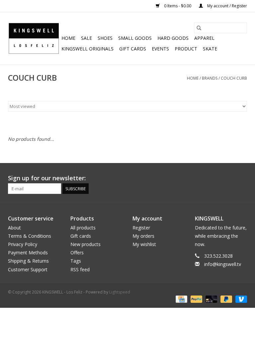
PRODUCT (186, 48)
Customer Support (27, 269)
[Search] (199, 28)
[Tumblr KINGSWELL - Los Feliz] (229, 178)
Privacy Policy (22, 244)
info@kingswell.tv (222, 264)
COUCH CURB (234, 78)
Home (68, 38)
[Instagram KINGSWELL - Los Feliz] (241, 178)
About (14, 227)
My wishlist (144, 244)
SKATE (210, 48)
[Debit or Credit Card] (210, 299)
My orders (143, 236)
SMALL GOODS (135, 38)
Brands (209, 78)
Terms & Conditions (29, 236)
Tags (75, 261)
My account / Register (226, 6)
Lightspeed (119, 292)
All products (83, 227)
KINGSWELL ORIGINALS (87, 48)
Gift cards (132, 48)
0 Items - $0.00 (177, 6)
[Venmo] (240, 299)
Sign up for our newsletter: (47, 178)
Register (141, 227)
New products (85, 244)
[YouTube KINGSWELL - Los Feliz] (217, 178)
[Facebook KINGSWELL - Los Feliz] (194, 178)
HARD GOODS (173, 38)
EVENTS (160, 48)
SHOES (105, 38)
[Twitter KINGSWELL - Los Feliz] (206, 178)
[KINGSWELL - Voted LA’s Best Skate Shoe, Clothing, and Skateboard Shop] (33, 38)
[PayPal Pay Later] (225, 299)
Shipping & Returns (28, 261)
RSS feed (80, 269)
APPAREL (204, 38)
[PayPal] (195, 299)
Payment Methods (28, 252)
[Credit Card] (180, 299)
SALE (86, 38)
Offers (77, 252)
